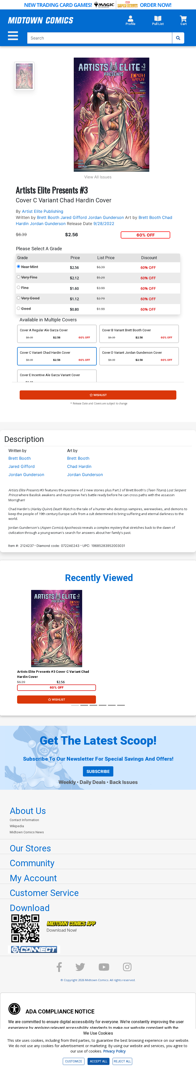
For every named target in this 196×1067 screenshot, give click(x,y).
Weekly (67, 782)
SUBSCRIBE (98, 771)
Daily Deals (93, 782)
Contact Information (24, 820)
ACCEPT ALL (98, 1061)
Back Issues (123, 782)
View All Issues (98, 177)
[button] (130, 22)
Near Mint (29, 267)
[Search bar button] (178, 38)
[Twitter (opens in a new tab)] (80, 969)
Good (26, 308)
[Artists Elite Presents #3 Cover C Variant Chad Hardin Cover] (56, 628)
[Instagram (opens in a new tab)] (127, 969)
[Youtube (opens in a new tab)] (104, 969)
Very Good (30, 298)
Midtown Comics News (27, 832)
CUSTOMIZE (73, 1061)
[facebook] (59, 969)
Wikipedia (17, 826)
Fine (25, 287)
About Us (28, 811)
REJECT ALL (122, 1061)
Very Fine (29, 277)
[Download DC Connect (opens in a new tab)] (100, 949)
